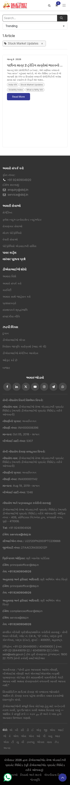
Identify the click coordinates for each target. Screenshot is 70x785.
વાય (49, 742)
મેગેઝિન (7, 212)
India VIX (12, 84)
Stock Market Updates (32, 84)
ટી (12, 742)
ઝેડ (56, 742)
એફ (38, 730)
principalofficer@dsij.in (24, 586)
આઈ (61, 730)
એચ (52, 730)
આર (57, 736)
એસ (6, 742)
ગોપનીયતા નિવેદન (55, 775)
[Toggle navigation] (64, 5)
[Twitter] (26, 387)
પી (44, 736)
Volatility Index (15, 89)
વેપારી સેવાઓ (10, 239)
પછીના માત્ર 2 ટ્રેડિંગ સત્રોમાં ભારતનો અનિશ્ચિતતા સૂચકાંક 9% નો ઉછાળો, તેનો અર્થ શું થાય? (37, 65)
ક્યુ (50, 736)
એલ (16, 736)
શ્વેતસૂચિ (35, 779)
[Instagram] (44, 387)
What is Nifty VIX (35, 89)
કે (10, 736)
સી (22, 730)
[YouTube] (35, 387)
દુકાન (6, 333)
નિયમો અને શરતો (30, 775)
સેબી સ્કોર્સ (21, 658)
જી (45, 730)
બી (16, 730)
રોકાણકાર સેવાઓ (12, 226)
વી (22, 742)
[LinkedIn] (16, 387)
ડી (28, 730)
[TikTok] (63, 387)
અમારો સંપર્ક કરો (12, 283)
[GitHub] (53, 387)
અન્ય (6, 748)
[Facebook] (7, 387)
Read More (18, 96)
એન (31, 736)
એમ (23, 736)
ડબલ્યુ (30, 742)
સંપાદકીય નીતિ (11, 316)
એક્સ (40, 742)
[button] (35, 26)
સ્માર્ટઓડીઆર (37, 658)
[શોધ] (62, 18)
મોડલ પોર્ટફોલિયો (12, 233)
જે (4, 736)
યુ (17, 742)
